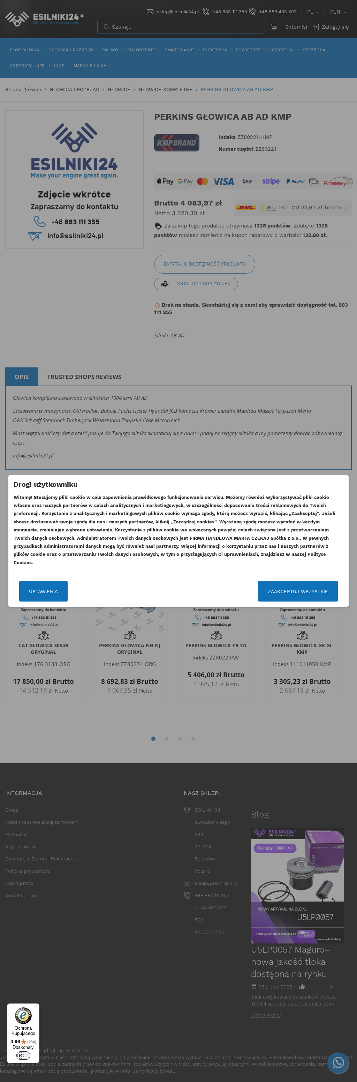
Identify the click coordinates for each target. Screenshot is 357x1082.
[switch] (23, 1055)
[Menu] (35, 1007)
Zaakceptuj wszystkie (298, 591)
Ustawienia (43, 591)
